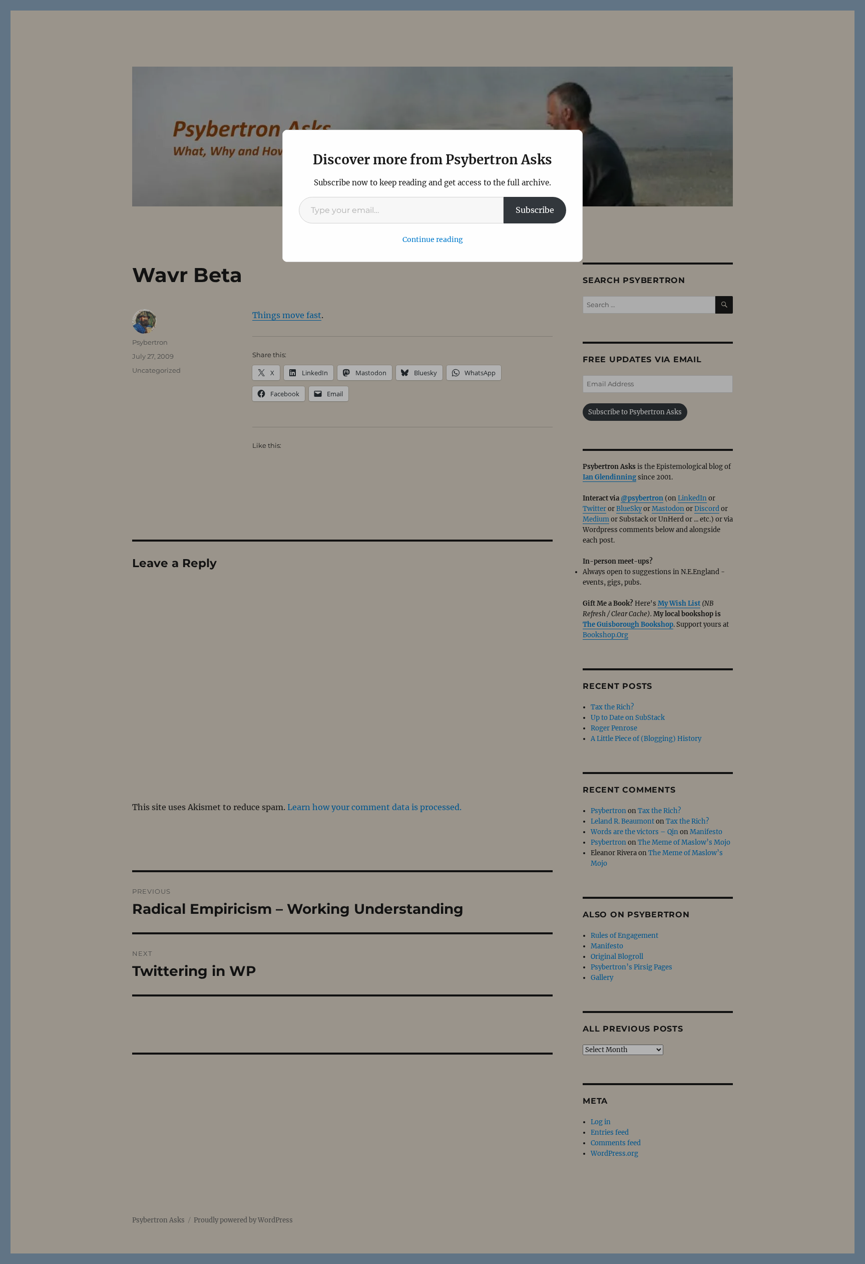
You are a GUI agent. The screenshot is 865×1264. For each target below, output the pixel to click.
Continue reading (432, 239)
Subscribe (535, 210)
